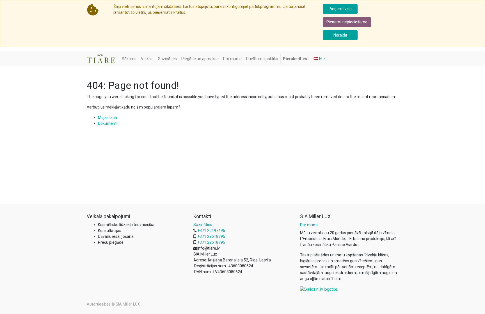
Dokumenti (107, 123)
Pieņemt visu (340, 8)
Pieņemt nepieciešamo (346, 22)
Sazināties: (203, 224)
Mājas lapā (107, 117)
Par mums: (309, 225)
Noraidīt (340, 35)
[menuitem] (129, 59)
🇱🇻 (318, 58)
